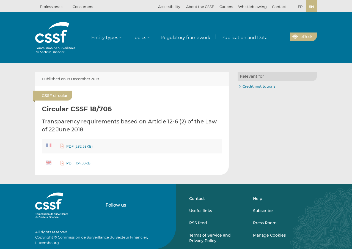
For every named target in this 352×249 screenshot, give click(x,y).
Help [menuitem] (257, 198)
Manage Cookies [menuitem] (269, 235)
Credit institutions (259, 86)
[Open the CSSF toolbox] (284, 37)
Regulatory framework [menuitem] (185, 37)
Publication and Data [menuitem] (244, 37)
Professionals (51, 6)
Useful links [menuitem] (200, 210)
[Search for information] (277, 37)
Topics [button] (139, 37)
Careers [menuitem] (226, 6)
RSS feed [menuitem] (198, 222)
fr (300, 6)
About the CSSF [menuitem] (200, 6)
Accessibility (169, 6)
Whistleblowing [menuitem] (252, 6)
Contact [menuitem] (279, 6)
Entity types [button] (104, 37)
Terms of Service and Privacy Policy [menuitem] (210, 238)
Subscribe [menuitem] (263, 210)
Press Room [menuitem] (265, 222)
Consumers (83, 6)
